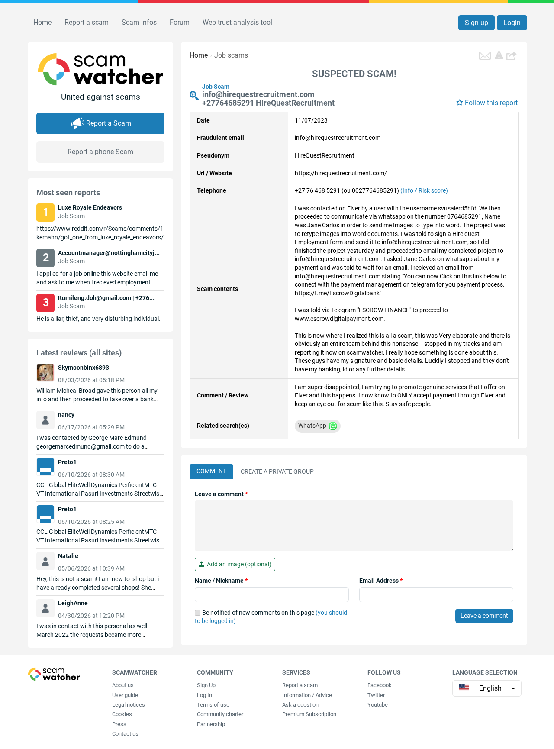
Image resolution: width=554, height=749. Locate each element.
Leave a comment (221, 494)
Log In (204, 695)
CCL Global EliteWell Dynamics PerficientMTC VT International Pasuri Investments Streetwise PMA (99, 493)
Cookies (122, 714)
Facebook (379, 685)
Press (119, 724)
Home (42, 22)
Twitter (376, 695)
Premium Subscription (309, 714)
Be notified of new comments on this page (271, 617)
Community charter (220, 714)
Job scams (231, 55)
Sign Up (206, 685)
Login (512, 23)
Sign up (476, 23)
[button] (512, 55)
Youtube (377, 704)
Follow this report (491, 103)
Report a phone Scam (100, 152)
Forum (180, 22)
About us (123, 685)
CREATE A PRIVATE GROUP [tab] (277, 471)
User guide (125, 695)
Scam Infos (139, 22)
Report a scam (86, 22)
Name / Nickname (221, 580)
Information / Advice (307, 695)
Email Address (381, 580)
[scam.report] (499, 55)
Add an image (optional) (237, 564)
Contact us (125, 733)
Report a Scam (108, 123)
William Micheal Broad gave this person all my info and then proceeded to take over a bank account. (97, 399)
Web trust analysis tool (237, 22)
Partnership (211, 724)
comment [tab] (211, 471)
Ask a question (300, 704)
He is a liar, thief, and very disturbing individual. (98, 318)
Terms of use (213, 704)
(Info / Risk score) (424, 190)
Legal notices (128, 704)
